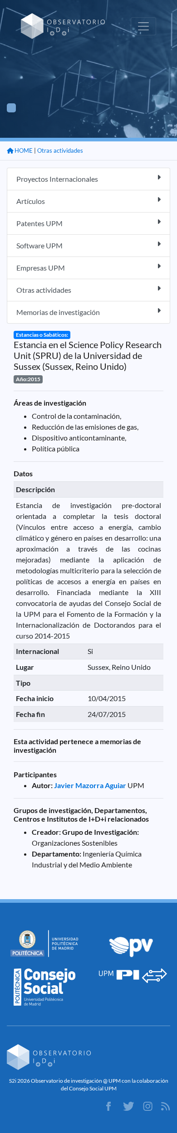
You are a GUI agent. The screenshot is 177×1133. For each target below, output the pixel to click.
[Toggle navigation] (143, 26)
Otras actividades (60, 150)
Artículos (30, 201)
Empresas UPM (40, 267)
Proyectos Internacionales (57, 178)
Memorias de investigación (58, 312)
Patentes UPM (39, 223)
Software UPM (39, 245)
